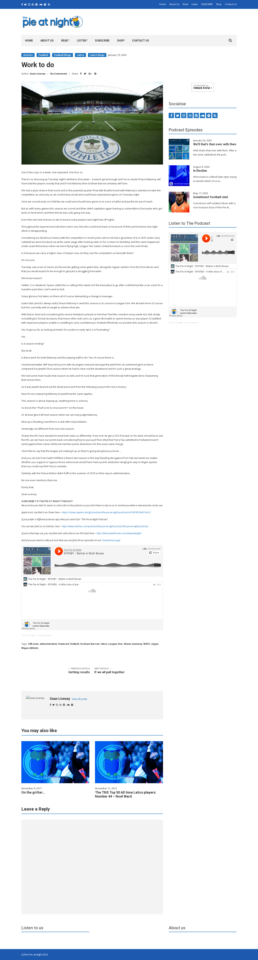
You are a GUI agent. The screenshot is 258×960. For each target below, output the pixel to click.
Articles (28, 55)
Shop (219, 4)
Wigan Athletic (30, 648)
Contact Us (231, 4)
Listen (195, 4)
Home (162, 4)
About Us (174, 4)
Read (185, 4)
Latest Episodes (44, 635)
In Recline (200, 170)
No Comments (58, 73)
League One (115, 643)
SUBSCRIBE (207, 4)
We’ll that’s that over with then (214, 144)
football (74, 643)
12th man (33, 643)
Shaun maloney (133, 643)
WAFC (146, 643)
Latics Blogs (97, 55)
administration (48, 643)
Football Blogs (62, 55)
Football (43, 55)
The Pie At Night (28, 635)
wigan (154, 643)
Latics (80, 55)
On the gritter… (33, 792)
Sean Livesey (38, 73)
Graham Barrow (90, 643)
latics (104, 643)
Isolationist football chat (210, 197)
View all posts (79, 699)
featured (63, 643)
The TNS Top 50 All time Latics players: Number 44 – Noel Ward (125, 794)
